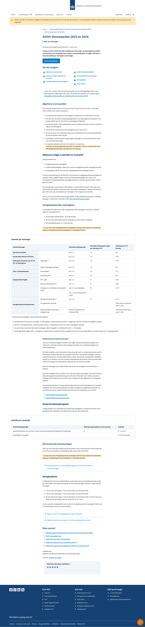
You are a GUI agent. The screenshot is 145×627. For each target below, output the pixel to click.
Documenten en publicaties (86, 596)
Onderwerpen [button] (24, 15)
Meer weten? (81, 84)
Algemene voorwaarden (54, 72)
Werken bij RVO (49, 606)
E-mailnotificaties (116, 593)
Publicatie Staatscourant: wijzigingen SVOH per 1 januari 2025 (66, 546)
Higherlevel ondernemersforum (120, 599)
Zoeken (128, 15)
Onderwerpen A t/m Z (84, 593)
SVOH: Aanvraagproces (53, 536)
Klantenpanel (81, 609)
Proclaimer (55, 624)
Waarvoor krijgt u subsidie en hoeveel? (56, 77)
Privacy (34, 624)
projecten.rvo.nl (82, 603)
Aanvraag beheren (51, 61)
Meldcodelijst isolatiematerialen (56, 395)
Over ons (59, 15)
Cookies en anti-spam (23, 624)
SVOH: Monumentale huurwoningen (58, 539)
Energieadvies (81, 80)
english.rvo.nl (48, 609)
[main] (72, 301)
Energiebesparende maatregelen (57, 81)
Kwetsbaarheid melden (68, 624)
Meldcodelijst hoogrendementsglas (57, 398)
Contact (69, 15)
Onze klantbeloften (50, 596)
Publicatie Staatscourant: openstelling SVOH (60, 542)
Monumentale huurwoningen (87, 76)
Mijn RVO (119, 15)
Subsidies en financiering (44, 15)
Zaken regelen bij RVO (51, 603)
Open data (80, 599)
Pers (45, 599)
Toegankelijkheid (44, 624)
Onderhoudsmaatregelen (85, 72)
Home (13, 15)
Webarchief (81, 624)
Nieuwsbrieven (115, 596)
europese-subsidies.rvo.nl (85, 606)
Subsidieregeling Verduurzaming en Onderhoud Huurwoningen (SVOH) (70, 29)
